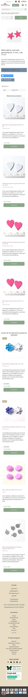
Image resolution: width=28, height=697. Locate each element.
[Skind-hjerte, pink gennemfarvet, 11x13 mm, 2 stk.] (14, 286)
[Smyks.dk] (5, 5)
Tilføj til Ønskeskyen (8, 75)
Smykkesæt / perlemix (14, 643)
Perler (14, 645)
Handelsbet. (14, 621)
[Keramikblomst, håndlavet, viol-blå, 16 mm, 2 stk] (14, 412)
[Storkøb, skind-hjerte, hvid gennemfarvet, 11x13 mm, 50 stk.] (14, 169)
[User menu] (19, 1)
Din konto (14, 630)
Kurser (14, 619)
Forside (14, 616)
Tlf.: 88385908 (14, 599)
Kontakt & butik (14, 617)
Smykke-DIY (15, 5)
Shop (14, 625)
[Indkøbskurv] (23, 5)
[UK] (26, 1)
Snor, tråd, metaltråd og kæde (14, 648)
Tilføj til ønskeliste (7, 79)
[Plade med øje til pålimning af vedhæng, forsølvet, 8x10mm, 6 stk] (14, 532)
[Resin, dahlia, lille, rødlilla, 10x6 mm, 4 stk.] (14, 475)
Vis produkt (14, 146)
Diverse (14, 654)
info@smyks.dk (14, 601)
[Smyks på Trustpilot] (14, 676)
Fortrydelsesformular (14, 623)
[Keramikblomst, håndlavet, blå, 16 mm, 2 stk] (14, 349)
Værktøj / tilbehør (14, 650)
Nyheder (14, 641)
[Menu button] (26, 5)
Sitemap (14, 632)
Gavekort (14, 652)
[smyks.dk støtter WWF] (14, 668)
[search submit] (25, 9)
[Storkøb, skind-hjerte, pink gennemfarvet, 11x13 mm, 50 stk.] (14, 227)
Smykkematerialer (14, 647)
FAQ (14, 628)
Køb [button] (21, 17)
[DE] (24, 1)
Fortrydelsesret (14, 626)
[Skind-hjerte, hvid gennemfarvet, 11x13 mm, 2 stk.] (14, 110)
